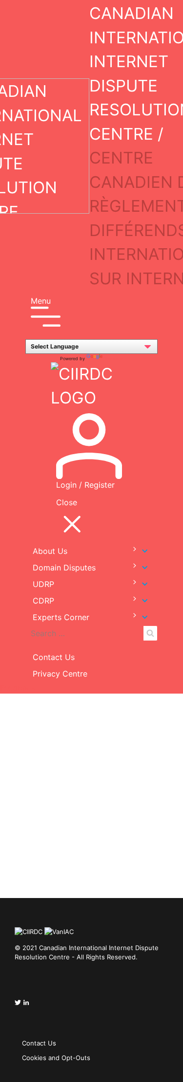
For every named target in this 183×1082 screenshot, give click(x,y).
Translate (113, 358)
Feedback (18, 688)
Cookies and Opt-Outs (56, 1058)
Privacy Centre (60, 674)
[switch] (130, 549)
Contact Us (54, 657)
